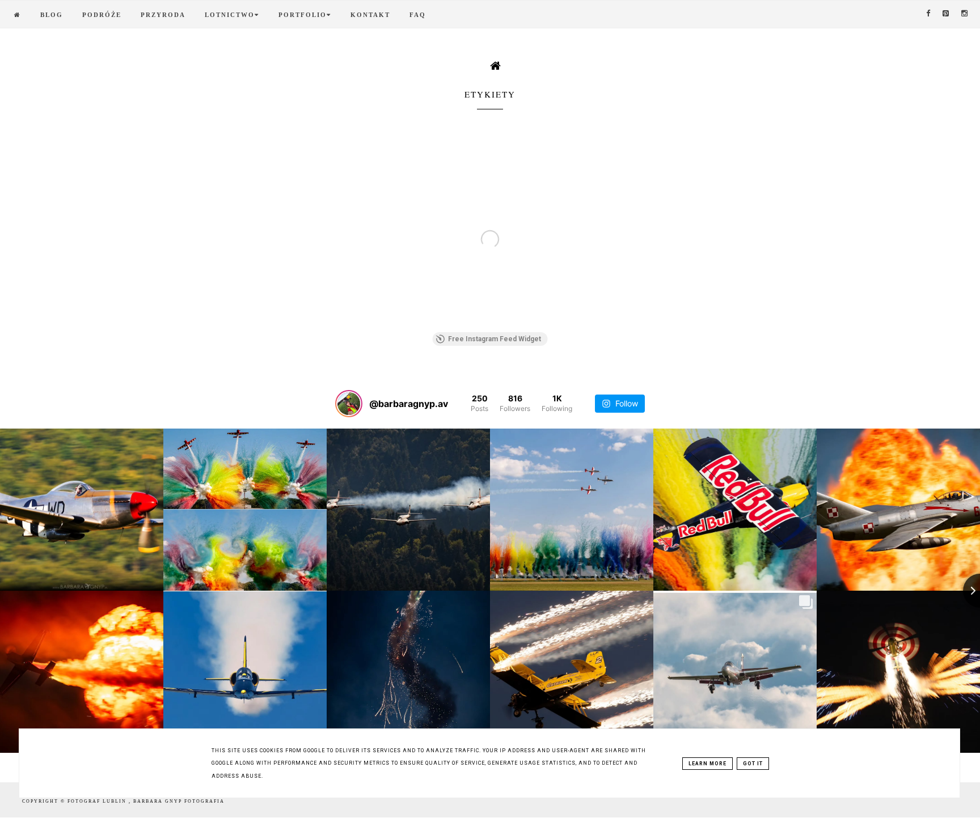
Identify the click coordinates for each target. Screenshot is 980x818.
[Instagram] (965, 13)
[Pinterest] (946, 13)
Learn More (707, 763)
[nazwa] (17, 14)
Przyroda (163, 14)
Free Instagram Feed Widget (494, 339)
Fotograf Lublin (98, 801)
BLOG (51, 14)
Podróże (101, 14)
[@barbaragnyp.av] (348, 403)
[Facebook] (928, 13)
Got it (753, 763)
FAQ (417, 14)
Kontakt (370, 14)
